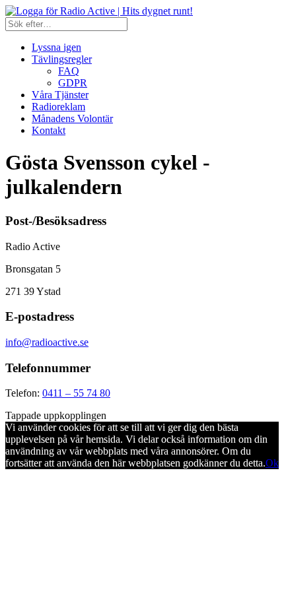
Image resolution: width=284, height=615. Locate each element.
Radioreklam (58, 106)
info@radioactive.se (47, 342)
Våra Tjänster (60, 94)
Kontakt (48, 130)
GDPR (72, 82)
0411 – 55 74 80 (76, 393)
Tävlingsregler (62, 59)
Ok (272, 463)
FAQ (68, 71)
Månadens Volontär (72, 118)
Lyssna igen (56, 47)
